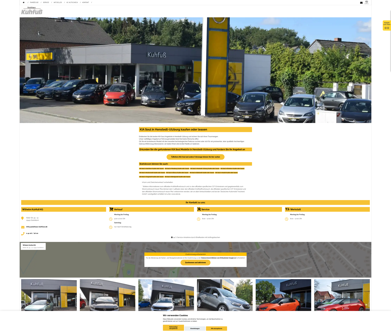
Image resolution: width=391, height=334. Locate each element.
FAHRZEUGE (34, 2)
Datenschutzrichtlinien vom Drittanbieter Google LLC (219, 258)
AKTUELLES (58, 2)
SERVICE (46, 2)
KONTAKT (85, 2)
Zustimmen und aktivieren (195, 262)
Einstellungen (195, 328)
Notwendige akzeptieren (173, 327)
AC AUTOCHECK (72, 2)
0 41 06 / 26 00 (32, 233)
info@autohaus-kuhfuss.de (36, 227)
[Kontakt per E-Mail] (361, 2)
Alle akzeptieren (216, 328)
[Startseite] (366, 2)
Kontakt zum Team (386, 23)
